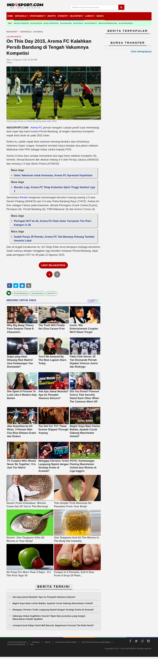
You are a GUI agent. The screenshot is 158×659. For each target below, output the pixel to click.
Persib (23, 197)
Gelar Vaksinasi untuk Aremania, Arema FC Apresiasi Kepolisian (53, 175)
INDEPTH (52, 16)
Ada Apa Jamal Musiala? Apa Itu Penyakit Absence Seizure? (43, 596)
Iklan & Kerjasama (16, 644)
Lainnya (89, 16)
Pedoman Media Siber (66, 642)
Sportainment (37, 16)
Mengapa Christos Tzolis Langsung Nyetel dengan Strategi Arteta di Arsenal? (53, 609)
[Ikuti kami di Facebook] (130, 642)
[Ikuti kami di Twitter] (136, 642)
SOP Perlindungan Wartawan (96, 642)
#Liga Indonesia (126, 23)
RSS (31, 644)
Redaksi (36, 642)
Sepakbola (20, 16)
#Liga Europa (36, 23)
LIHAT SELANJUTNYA (53, 265)
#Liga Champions (51, 23)
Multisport (76, 16)
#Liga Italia (78, 23)
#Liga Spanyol (91, 23)
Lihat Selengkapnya (141, 51)
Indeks (100, 16)
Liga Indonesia (37, 293)
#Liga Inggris (66, 23)
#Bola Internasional (108, 23)
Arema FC (36, 127)
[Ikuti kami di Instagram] (142, 642)
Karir (47, 642)
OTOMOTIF (62, 16)
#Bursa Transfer (21, 23)
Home (10, 16)
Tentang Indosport (17, 642)
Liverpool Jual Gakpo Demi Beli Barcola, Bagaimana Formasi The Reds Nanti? (53, 625)
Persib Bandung (20, 293)
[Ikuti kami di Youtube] (148, 642)
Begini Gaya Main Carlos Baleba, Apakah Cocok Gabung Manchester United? (52, 603)
